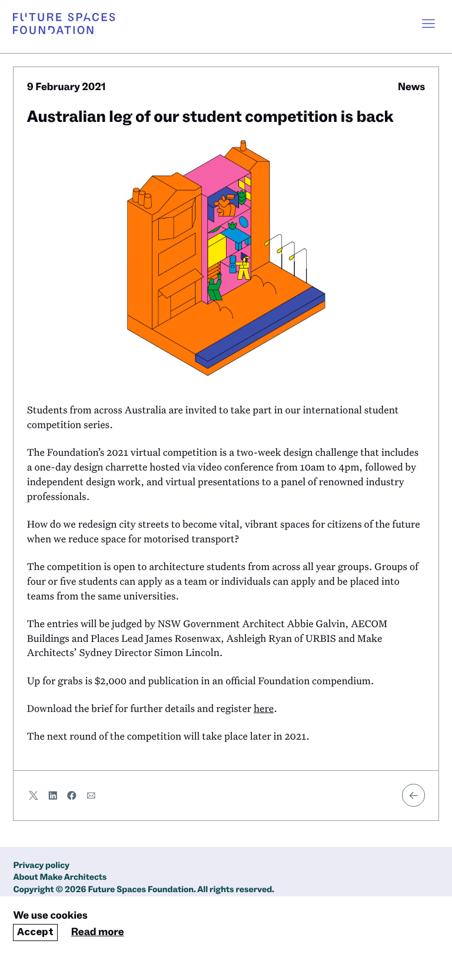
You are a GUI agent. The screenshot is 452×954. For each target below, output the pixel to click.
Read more (97, 932)
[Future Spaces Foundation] (64, 23)
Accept (35, 932)
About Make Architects (60, 877)
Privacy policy (41, 866)
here (264, 708)
